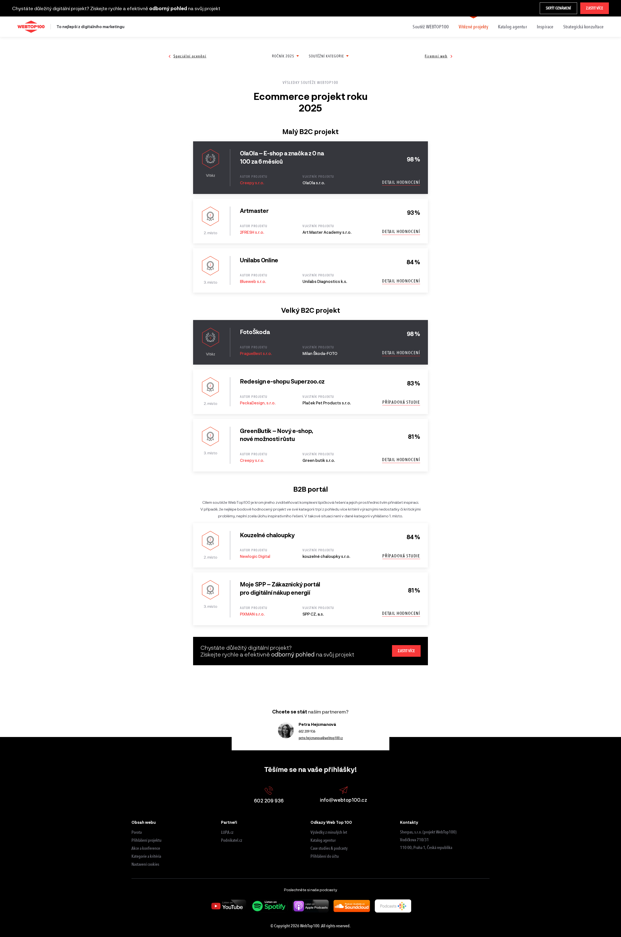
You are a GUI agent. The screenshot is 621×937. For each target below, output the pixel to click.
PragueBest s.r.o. (256, 353)
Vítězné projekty (473, 27)
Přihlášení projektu (146, 840)
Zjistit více (594, 8)
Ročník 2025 (283, 56)
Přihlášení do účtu (324, 856)
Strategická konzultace (583, 27)
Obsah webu (143, 822)
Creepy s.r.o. (252, 182)
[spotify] (269, 906)
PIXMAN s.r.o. (252, 614)
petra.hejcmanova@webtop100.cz (321, 738)
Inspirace (545, 27)
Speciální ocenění (189, 56)
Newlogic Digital (255, 556)
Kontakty (409, 822)
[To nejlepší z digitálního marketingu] (31, 27)
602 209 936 (307, 731)
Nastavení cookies (145, 864)
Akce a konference (145, 848)
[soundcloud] (352, 906)
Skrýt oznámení (558, 8)
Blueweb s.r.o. (253, 281)
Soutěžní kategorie (326, 56)
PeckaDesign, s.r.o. (258, 402)
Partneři (229, 822)
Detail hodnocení (401, 182)
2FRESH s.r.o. (252, 232)
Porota (136, 832)
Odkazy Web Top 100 (331, 822)
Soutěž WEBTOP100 (431, 27)
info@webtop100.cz (343, 800)
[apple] (310, 906)
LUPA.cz (227, 832)
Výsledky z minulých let (328, 832)
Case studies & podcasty (329, 848)
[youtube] (228, 906)
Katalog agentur (512, 27)
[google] (393, 905)
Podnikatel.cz (231, 840)
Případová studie (401, 402)
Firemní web (436, 56)
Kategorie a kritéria (146, 856)
